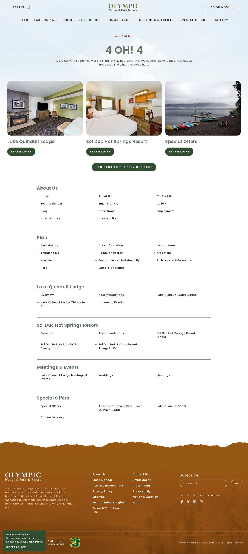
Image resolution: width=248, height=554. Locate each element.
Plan (24, 20)
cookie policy (34, 542)
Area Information (111, 245)
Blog (43, 211)
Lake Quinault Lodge (53, 20)
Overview (47, 295)
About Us (47, 188)
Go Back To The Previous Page (125, 167)
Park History (49, 245)
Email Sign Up (108, 203)
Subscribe (189, 475)
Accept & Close (15, 547)
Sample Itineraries (111, 267)
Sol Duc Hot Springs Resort (106, 20)
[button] (23, 7)
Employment (166, 211)
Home (116, 36)
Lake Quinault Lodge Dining (177, 295)
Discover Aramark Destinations (200, 495)
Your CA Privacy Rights (108, 502)
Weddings (106, 375)
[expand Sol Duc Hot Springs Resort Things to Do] (97, 345)
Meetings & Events (156, 20)
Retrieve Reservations (108, 485)
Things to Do (49, 253)
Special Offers (194, 20)
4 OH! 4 (124, 50)
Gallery (221, 20)
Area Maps (164, 253)
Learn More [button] (23, 153)
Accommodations (111, 295)
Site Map (98, 497)
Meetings (163, 375)
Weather (46, 260)
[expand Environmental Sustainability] (97, 261)
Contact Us (165, 196)
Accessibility (108, 218)
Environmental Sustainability (119, 260)
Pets (43, 267)
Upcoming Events (111, 302)
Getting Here (166, 245)
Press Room (107, 211)
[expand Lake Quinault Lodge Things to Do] (39, 303)
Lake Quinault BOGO (171, 406)
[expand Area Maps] (155, 253)
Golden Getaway (52, 417)
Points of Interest (111, 253)
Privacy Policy (50, 218)
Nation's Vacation (145, 497)
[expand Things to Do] (39, 253)
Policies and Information (174, 260)
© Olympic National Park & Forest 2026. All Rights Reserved (210, 542)
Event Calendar (51, 203)
